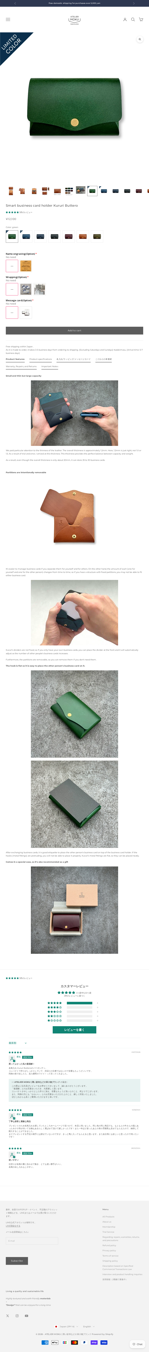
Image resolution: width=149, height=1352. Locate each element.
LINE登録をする (13, 1225)
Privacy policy (109, 1250)
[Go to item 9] (104, 191)
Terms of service (110, 1255)
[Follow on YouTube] (26, 1316)
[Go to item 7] (81, 190)
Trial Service (108, 1232)
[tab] (15, 360)
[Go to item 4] (46, 191)
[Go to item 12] (139, 191)
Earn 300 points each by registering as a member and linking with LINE (62, 3)
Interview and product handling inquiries (122, 1274)
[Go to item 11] (127, 191)
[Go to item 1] (11, 191)
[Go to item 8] (92, 191)
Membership (108, 1227)
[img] (15, 1052)
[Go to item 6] (69, 191)
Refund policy (109, 1245)
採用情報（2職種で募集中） (115, 1279)
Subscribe (17, 1260)
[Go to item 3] (34, 191)
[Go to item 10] (115, 191)
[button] (12, 212)
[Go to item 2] (22, 191)
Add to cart (74, 330)
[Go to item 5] (57, 191)
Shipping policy (110, 1261)
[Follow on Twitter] (7, 1316)
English (87, 1326)
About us (106, 1221)
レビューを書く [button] (74, 1029)
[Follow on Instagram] (17, 1316)
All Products (108, 1216)
